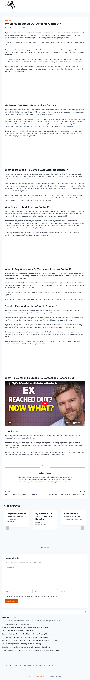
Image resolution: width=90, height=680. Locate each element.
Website (63, 591)
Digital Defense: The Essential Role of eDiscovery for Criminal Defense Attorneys (30, 650)
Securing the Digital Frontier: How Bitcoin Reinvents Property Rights (26, 634)
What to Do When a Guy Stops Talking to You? (21, 493)
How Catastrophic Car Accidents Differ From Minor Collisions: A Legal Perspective (31, 621)
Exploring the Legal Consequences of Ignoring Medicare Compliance (26, 647)
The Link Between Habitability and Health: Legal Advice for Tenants (26, 627)
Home (15, 665)
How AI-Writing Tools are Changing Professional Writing (21, 644)
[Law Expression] (11, 6)
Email (35, 591)
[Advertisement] (45, 87)
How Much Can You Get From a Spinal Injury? (18, 631)
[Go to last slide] (7, 528)
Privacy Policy (32, 665)
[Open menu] (86, 6)
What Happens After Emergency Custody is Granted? (66, 493)
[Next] (82, 528)
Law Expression (40, 676)
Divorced (8, 20)
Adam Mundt (10, 28)
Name (8, 591)
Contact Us (7, 665)
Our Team (22, 665)
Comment (10, 568)
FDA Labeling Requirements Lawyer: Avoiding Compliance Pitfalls (25, 637)
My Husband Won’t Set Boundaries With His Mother (44, 516)
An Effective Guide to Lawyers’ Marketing (16, 624)
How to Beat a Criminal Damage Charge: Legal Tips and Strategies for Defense (30, 640)
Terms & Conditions (46, 665)
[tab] (41, 547)
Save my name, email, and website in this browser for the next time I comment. (32, 596)
